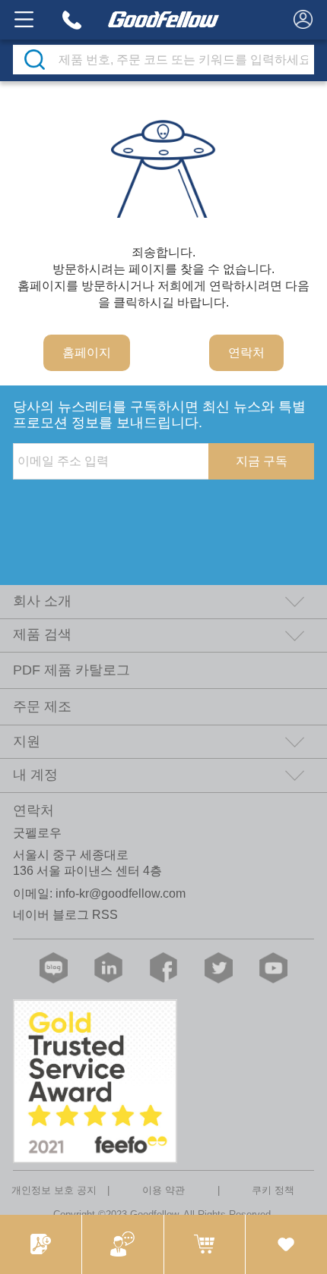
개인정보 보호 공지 (54, 1190)
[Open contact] (122, 1244)
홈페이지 (86, 352)
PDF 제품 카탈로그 (71, 670)
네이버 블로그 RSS (65, 914)
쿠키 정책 (273, 1190)
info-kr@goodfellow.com (121, 893)
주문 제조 (42, 706)
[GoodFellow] (163, 19)
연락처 (246, 352)
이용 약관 (163, 1190)
